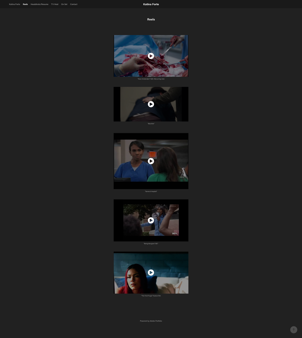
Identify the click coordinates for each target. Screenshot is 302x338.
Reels (25, 4)
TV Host (54, 4)
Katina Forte (14, 4)
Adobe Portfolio (156, 321)
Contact (73, 4)
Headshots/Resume (39, 4)
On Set (64, 4)
